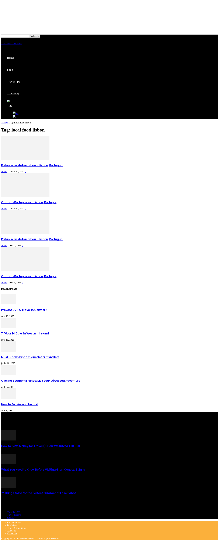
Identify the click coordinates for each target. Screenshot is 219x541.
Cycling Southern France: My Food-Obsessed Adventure (40, 381)
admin (4, 171)
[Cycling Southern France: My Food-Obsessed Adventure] (8, 374)
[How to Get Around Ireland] (8, 398)
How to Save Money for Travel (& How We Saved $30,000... (41, 446)
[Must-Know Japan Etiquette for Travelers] (8, 350)
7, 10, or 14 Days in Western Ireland (25, 333)
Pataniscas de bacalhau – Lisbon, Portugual (32, 165)
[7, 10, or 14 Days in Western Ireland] (8, 327)
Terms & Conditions (16, 528)
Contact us (12, 533)
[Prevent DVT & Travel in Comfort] (8, 303)
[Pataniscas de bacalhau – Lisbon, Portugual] (25, 159)
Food (10, 69)
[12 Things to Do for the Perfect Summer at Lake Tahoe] (8, 487)
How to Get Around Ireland (19, 404)
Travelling (13, 93)
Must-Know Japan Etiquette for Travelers (30, 357)
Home (10, 58)
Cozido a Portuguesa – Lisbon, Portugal (28, 202)
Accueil (4, 122)
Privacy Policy (14, 522)
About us (11, 530)
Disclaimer (12, 525)
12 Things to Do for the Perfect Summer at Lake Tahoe (38, 493)
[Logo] (1, 43)
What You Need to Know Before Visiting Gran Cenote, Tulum (43, 470)
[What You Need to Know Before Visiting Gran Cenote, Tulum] (8, 463)
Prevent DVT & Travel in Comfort (24, 310)
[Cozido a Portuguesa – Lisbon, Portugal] (25, 196)
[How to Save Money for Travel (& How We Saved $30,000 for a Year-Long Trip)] (8, 439)
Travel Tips (13, 81)
